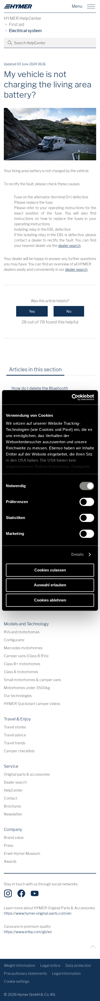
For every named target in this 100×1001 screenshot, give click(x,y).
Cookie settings (16, 981)
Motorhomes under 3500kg (27, 687)
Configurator (14, 640)
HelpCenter (13, 790)
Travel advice (15, 735)
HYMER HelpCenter (22, 18)
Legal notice (50, 965)
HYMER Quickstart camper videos (32, 703)
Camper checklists (19, 751)
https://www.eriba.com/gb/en (28, 932)
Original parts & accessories (27, 774)
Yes (32, 311)
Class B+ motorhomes (22, 664)
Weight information (19, 965)
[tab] (72, 371)
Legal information (66, 973)
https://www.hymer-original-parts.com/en (37, 913)
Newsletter (13, 814)
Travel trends (14, 743)
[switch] (86, 502)
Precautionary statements (25, 973)
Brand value (14, 837)
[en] (18, 6)
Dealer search (15, 782)
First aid (16, 24)
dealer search (69, 245)
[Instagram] (8, 893)
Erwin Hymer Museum (22, 853)
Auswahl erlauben (50, 585)
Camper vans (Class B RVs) (26, 656)
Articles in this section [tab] (35, 369)
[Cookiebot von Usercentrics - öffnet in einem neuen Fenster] (72, 397)
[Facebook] (21, 893)
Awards (10, 861)
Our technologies (18, 695)
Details (77, 554)
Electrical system (25, 30)
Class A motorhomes (21, 672)
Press (8, 845)
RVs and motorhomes (21, 632)
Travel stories (15, 727)
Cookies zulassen (50, 570)
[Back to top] (91, 946)
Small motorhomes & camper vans (32, 680)
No (68, 311)
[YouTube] (35, 893)
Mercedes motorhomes (23, 648)
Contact (10, 798)
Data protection (78, 965)
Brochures (12, 806)
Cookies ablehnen (50, 600)
